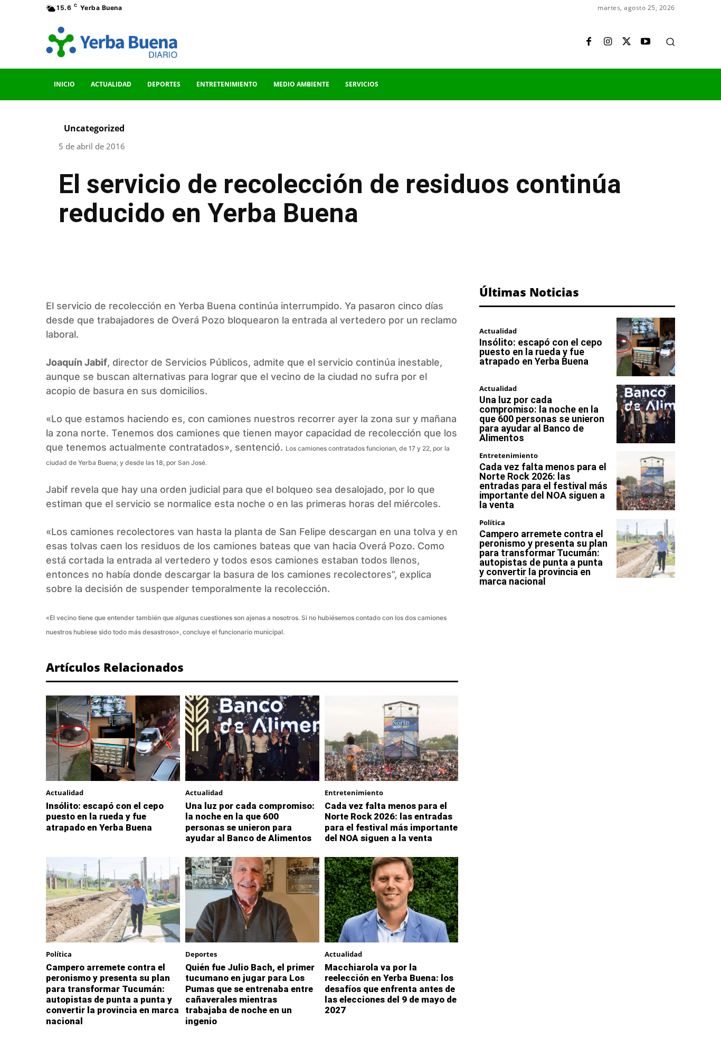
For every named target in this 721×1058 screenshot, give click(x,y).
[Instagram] (607, 42)
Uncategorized (94, 128)
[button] (670, 41)
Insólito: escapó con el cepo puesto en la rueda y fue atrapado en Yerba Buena (105, 816)
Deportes (201, 954)
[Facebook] (588, 42)
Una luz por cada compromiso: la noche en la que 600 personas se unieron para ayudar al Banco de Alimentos (250, 821)
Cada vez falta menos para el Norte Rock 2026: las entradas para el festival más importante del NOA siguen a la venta (391, 821)
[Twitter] (626, 42)
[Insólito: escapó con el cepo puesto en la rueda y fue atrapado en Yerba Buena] (113, 738)
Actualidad (64, 792)
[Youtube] (645, 42)
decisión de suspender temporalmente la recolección (206, 588)
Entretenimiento (354, 792)
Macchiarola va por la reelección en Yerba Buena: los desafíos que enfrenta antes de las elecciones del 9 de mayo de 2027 (391, 989)
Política (59, 954)
